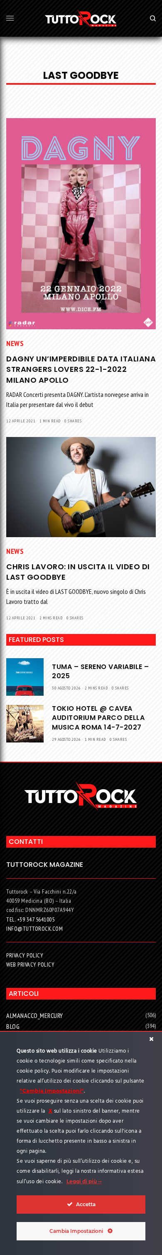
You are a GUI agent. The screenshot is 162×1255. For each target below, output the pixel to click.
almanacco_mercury (34, 1015)
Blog (13, 1026)
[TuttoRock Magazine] (81, 18)
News (15, 343)
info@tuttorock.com (34, 928)
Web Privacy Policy (30, 964)
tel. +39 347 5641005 (30, 919)
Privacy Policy (24, 955)
